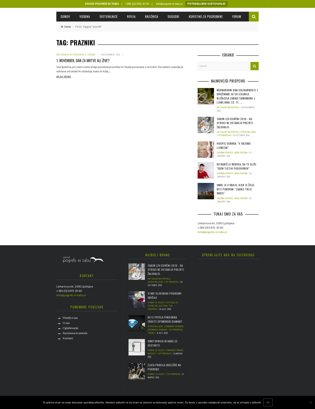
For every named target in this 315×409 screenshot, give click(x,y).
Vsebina (84, 16)
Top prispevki (224, 135)
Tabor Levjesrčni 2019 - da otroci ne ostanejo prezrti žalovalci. (235, 123)
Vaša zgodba (241, 152)
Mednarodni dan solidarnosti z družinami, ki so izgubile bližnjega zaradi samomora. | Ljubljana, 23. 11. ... (237, 96)
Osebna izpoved (225, 152)
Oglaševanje (70, 328)
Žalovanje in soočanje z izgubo (76, 54)
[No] (310, 402)
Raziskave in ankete (75, 333)
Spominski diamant (157, 329)
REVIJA (131, 16)
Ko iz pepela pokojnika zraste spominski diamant (165, 319)
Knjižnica (151, 16)
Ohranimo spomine (174, 326)
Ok (268, 402)
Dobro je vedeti (156, 302)
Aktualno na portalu (228, 107)
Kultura (163, 305)
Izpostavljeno (248, 132)
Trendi (151, 333)
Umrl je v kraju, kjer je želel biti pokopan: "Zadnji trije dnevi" (236, 189)
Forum (236, 16)
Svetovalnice (109, 16)
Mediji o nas (70, 317)
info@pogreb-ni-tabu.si (169, 3)
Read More (63, 76)
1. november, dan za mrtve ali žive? (83, 60)
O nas (66, 322)
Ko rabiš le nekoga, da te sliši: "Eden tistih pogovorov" (237, 166)
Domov (65, 16)
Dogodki (173, 16)
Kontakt (68, 338)
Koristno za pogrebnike (206, 16)
